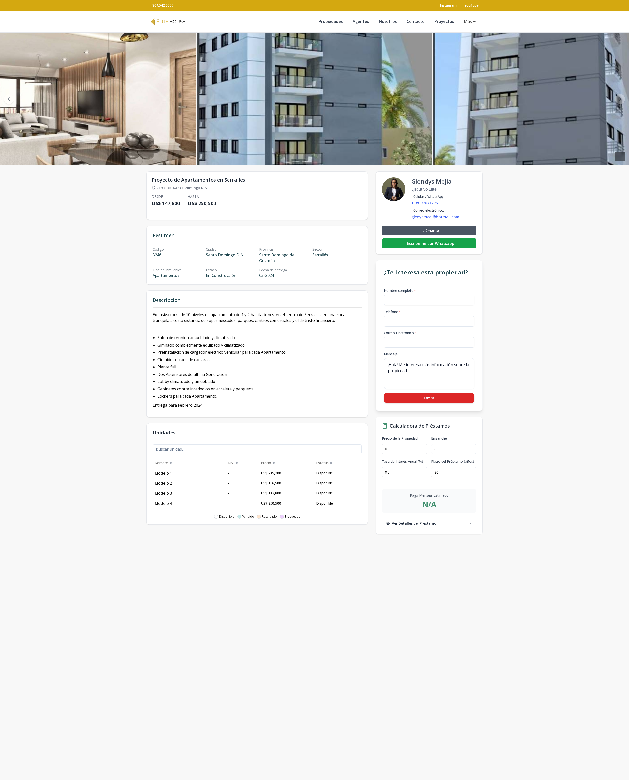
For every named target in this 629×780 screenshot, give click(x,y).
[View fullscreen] (620, 156)
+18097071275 (424, 203)
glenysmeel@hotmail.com (435, 216)
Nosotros (388, 21)
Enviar (429, 397)
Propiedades (331, 21)
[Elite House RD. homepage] (167, 22)
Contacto (416, 21)
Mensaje (391, 354)
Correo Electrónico (400, 333)
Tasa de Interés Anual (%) (402, 461)
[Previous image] (9, 99)
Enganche (439, 438)
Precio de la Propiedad (400, 438)
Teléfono (392, 311)
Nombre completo (400, 290)
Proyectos (444, 21)
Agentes (361, 21)
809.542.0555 (162, 5)
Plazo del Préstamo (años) (452, 461)
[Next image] (620, 99)
